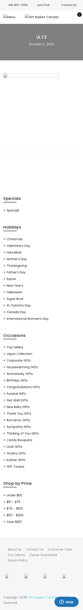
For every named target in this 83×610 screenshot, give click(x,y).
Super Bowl (15, 299)
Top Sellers (15, 347)
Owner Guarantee (43, 555)
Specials (13, 210)
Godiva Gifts (16, 453)
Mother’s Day (17, 259)
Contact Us (34, 549)
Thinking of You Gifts (23, 433)
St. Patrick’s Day (19, 305)
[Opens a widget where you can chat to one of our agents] (66, 602)
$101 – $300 (15, 515)
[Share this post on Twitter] (33, 162)
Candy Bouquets (19, 440)
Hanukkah (14, 252)
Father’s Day (16, 272)
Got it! (65, 22)
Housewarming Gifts (22, 367)
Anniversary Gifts (20, 374)
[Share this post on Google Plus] (41, 162)
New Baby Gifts (18, 407)
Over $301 (14, 522)
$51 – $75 (13, 502)
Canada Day (16, 312)
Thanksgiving (17, 265)
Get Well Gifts (17, 400)
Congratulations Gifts (23, 387)
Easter (11, 279)
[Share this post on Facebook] (25, 162)
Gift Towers (15, 466)
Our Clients (16, 555)
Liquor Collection (19, 354)
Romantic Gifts (18, 420)
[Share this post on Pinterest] (49, 162)
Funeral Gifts (16, 393)
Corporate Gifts (19, 360)
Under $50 (14, 495)
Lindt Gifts (14, 446)
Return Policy (18, 560)
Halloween (14, 292)
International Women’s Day (28, 318)
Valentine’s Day (18, 246)
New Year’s (15, 285)
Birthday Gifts (17, 380)
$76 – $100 (15, 508)
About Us (14, 549)
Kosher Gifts (16, 460)
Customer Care (60, 549)
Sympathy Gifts (19, 427)
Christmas (15, 239)
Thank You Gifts (19, 413)
